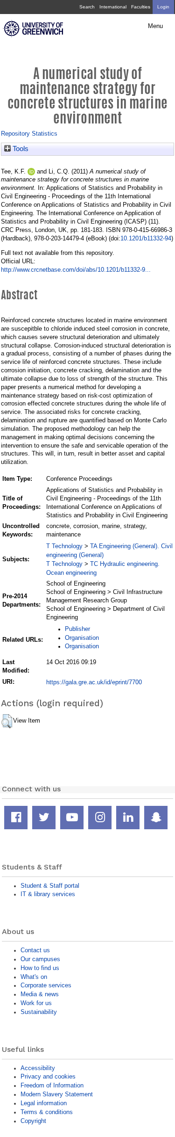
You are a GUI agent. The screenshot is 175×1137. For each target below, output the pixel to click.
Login (163, 6)
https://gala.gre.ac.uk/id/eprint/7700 (94, 682)
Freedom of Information (52, 1085)
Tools (19, 148)
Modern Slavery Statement (57, 1094)
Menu (155, 26)
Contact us (35, 950)
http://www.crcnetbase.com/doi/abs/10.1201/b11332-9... (76, 269)
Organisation (82, 637)
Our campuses (40, 959)
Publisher (77, 628)
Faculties (140, 6)
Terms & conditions (47, 1111)
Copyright (33, 1120)
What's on (34, 976)
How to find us (40, 967)
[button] (6, 721)
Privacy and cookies (48, 1076)
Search (87, 6)
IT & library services (48, 894)
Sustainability (39, 1011)
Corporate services (46, 985)
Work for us (36, 1003)
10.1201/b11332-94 (145, 238)
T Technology (64, 546)
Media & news (40, 994)
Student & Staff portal (50, 885)
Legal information (44, 1103)
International (112, 6)
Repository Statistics (29, 133)
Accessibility (38, 1068)
